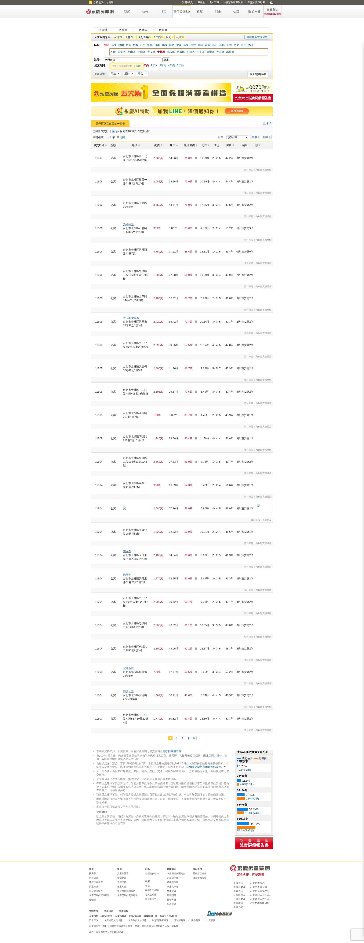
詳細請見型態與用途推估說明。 (205, 766)
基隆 (186, 45)
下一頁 (191, 738)
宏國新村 (128, 668)
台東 (236, 45)
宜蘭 (178, 45)
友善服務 (210, 920)
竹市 (128, 45)
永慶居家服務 (257, 883)
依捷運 (163, 30)
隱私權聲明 (179, 920)
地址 (265, 137)
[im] (271, 2)
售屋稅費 (121, 882)
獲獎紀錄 (171, 891)
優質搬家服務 (199, 878)
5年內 (180, 65)
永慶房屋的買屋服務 (99, 895)
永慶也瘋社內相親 (103, 2)
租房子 (148, 886)
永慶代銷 (238, 907)
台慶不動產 (239, 899)
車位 (140, 73)
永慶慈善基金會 (258, 887)
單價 (254, 137)
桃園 (121, 45)
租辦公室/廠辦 (152, 890)
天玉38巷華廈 (131, 317)
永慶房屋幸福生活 (260, 891)
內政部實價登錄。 (173, 751)
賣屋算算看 (123, 873)
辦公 (168, 37)
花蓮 (229, 45)
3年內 (162, 65)
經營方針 (171, 899)
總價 (157, 145)
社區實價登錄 (152, 873)
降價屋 (92, 899)
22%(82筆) (252, 798)
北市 (106, 45)
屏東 (171, 45)
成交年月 (98, 145)
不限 (113, 51)
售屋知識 (121, 886)
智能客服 (93, 911)
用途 (113, 73)
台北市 (118, 37)
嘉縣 (222, 45)
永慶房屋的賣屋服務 (127, 895)
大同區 (220, 51)
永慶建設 (238, 903)
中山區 (141, 51)
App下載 (214, 2)
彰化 (150, 45)
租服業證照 (151, 899)
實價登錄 (121, 878)
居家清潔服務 (199, 873)
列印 (269, 123)
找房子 (92, 873)
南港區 (210, 51)
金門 (243, 45)
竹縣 (135, 45)
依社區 (123, 30)
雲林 (200, 45)
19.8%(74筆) (252, 812)
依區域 (103, 30)
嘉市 (214, 45)
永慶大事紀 (172, 886)
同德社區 (128, 691)
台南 (157, 45)
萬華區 (230, 51)
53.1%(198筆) (245, 830)
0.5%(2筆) (245, 769)
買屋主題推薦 (96, 882)
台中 (142, 45)
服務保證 (171, 904)
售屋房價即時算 (258, 74)
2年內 (154, 65)
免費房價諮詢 (253, 98)
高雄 (164, 45)
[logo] (100, 11)
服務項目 (171, 895)
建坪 (172, 145)
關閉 (138, 66)
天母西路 (143, 37)
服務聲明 (195, 920)
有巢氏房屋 (239, 895)
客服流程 (123, 911)
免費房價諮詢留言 (126, 891)
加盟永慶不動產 (256, 2)
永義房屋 (238, 891)
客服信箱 (108, 911)
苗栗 (207, 45)
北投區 (171, 51)
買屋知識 (93, 886)
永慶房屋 (238, 883)
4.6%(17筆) (247, 784)
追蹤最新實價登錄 (257, 37)
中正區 (201, 51)
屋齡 (127, 73)
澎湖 (250, 45)
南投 (193, 45)
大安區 (151, 51)
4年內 (171, 65)
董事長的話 (172, 882)
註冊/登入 (187, 2)
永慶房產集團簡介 (176, 873)
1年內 (157, 37)
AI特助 (201, 2)
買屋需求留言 (96, 891)
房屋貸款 (93, 878)
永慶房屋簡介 (174, 878)
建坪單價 (189, 145)
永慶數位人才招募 (260, 899)
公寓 (179, 37)
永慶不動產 (239, 887)
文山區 (132, 51)
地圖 (122, 137)
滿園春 (127, 551)
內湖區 (122, 51)
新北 (114, 45)
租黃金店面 (151, 894)
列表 (112, 137)
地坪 (204, 145)
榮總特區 (128, 224)
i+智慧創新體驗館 (233, 2)
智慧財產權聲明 (160, 920)
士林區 (129, 37)
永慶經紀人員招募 (260, 895)
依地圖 (143, 30)
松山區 (191, 51)
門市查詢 (93, 920)
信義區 (181, 51)
